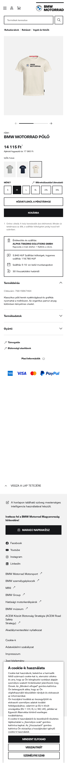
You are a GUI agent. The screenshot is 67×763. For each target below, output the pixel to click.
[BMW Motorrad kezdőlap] (50, 8)
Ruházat (26, 29)
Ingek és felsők (41, 29)
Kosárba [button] (33, 212)
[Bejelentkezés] (12, 7)
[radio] (8, 190)
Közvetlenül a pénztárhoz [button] (33, 201)
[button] (5, 8)
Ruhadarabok (11, 29)
